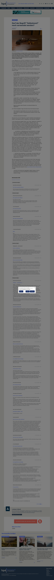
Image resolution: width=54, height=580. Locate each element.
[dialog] (27, 290)
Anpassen (21, 291)
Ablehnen (27, 291)
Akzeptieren (32, 291)
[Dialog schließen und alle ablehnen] (34, 287)
